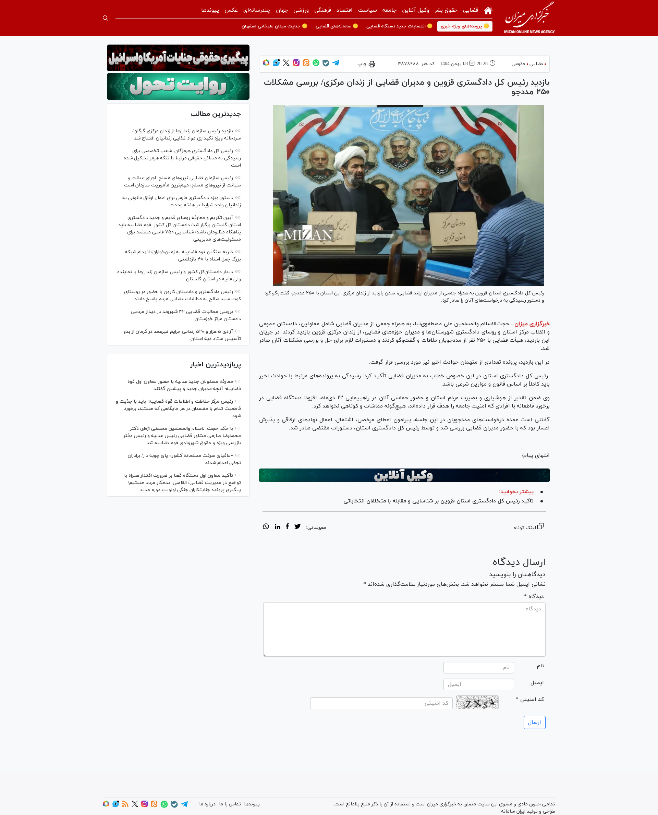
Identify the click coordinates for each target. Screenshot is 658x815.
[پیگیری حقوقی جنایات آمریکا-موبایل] (178, 58)
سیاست (367, 10)
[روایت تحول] (178, 86)
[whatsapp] (266, 527)
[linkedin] (277, 527)
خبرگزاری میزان (532, 324)
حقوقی (519, 64)
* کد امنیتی (530, 699)
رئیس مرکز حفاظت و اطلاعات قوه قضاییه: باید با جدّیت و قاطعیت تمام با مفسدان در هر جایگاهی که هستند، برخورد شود (178, 408)
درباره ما (207, 804)
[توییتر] (286, 65)
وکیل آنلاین (415, 10)
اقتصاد (345, 10)
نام (540, 666)
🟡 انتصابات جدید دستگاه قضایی (399, 26)
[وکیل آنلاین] (404, 475)
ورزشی (301, 10)
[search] (105, 18)
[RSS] (125, 806)
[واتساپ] (316, 65)
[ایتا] (306, 65)
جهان (282, 10)
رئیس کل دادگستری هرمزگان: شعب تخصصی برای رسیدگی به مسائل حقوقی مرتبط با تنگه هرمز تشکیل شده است (182, 158)
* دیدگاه (534, 596)
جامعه (389, 10)
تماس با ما (230, 804)
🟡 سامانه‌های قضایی (337, 26)
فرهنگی (322, 10)
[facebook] (287, 527)
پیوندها (210, 10)
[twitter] (297, 527)
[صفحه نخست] (488, 9)
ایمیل (537, 682)
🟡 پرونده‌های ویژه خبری (465, 26)
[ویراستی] (276, 65)
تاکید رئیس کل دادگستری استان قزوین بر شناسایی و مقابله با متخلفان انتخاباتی (438, 501)
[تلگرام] (335, 65)
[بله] (325, 65)
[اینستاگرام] (296, 65)
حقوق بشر (446, 10)
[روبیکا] (266, 65)
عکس (231, 10)
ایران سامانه (513, 811)
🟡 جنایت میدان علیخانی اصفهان (274, 26)
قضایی (470, 10)
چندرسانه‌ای (256, 10)
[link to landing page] (529, 18)
